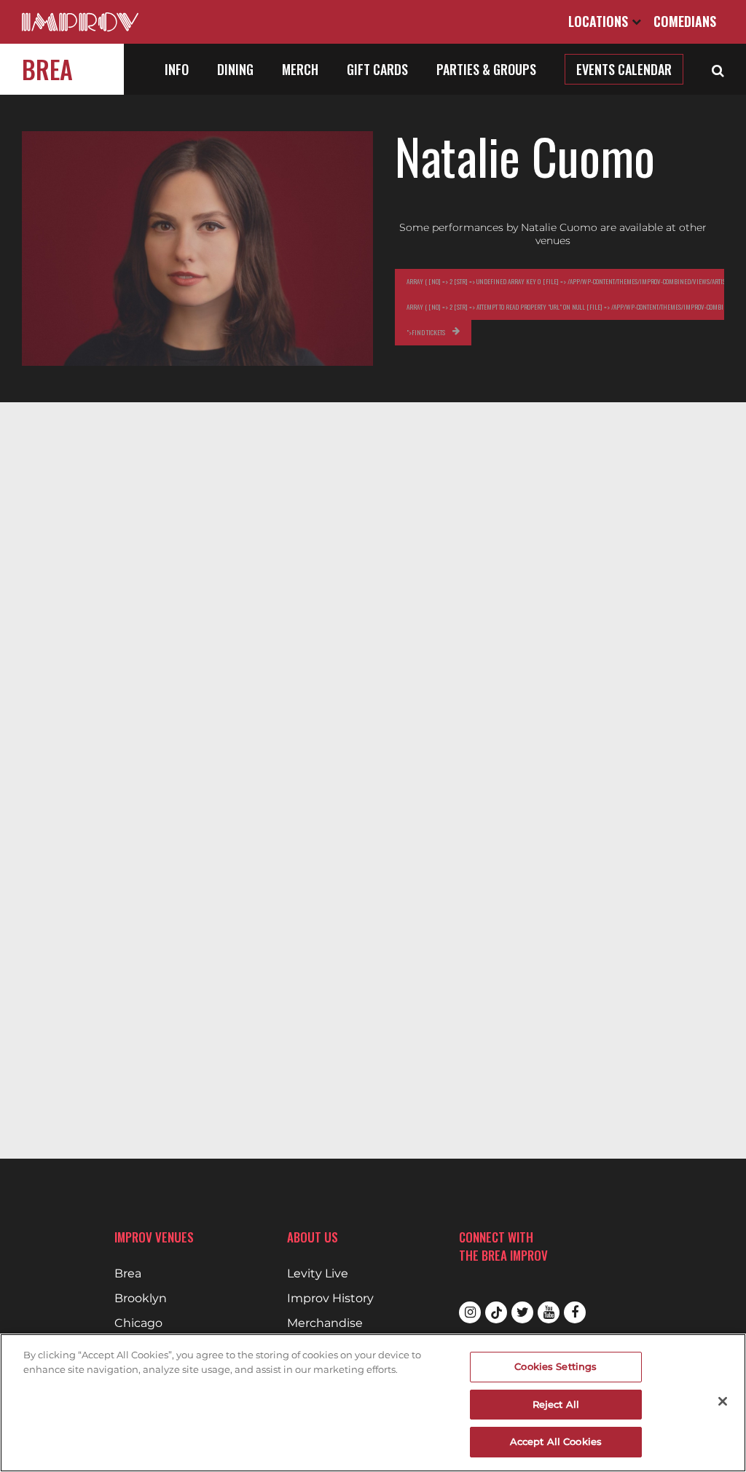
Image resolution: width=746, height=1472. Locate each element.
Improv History (330, 1298)
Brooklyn (140, 1298)
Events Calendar (624, 69)
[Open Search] (718, 69)
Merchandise (325, 1323)
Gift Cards (377, 69)
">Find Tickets (426, 332)
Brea (47, 68)
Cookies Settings (555, 1366)
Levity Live (317, 1274)
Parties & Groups (486, 69)
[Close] (723, 1401)
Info (177, 69)
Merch (300, 69)
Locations (600, 21)
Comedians (684, 21)
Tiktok (496, 1312)
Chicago (138, 1323)
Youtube (549, 1312)
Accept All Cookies (556, 1441)
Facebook (575, 1312)
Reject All (556, 1404)
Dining (235, 69)
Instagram (470, 1312)
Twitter (522, 1312)
